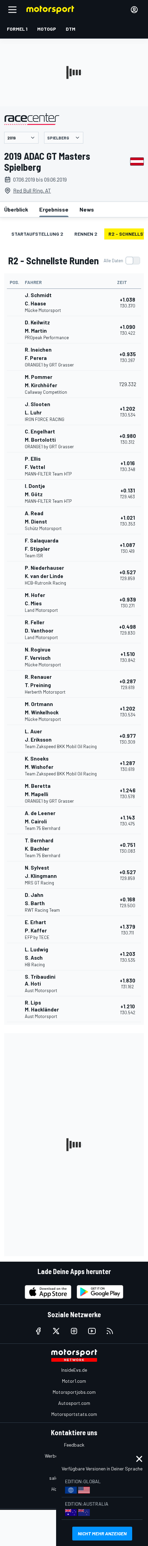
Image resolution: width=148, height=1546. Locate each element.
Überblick (16, 209)
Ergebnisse (53, 209)
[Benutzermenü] (134, 10)
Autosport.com (74, 1403)
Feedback (74, 1445)
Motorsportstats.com (74, 1414)
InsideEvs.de (74, 1370)
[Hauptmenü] (12, 9)
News (87, 209)
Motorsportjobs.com (74, 1392)
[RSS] (110, 1331)
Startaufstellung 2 (37, 234)
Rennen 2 (85, 234)
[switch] (122, 260)
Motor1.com (74, 1381)
